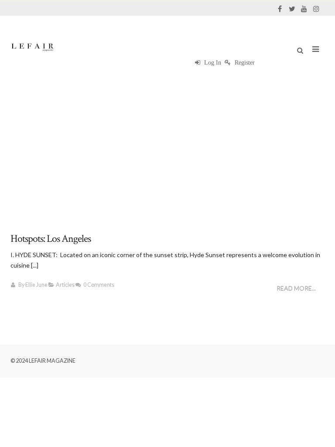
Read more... (296, 288)
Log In (211, 62)
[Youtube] (304, 9)
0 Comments (98, 285)
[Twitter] (292, 9)
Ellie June (36, 285)
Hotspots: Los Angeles (50, 238)
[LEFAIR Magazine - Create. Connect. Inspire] (32, 46)
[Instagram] (316, 9)
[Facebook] (279, 9)
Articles (65, 285)
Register (244, 62)
